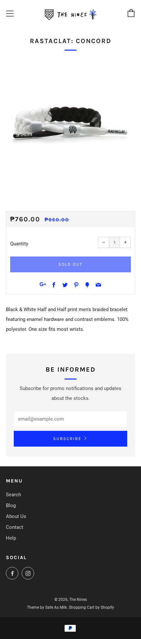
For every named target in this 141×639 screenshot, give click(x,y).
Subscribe (67, 438)
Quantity (19, 244)
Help (11, 538)
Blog (11, 505)
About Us (16, 516)
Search (13, 495)
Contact (14, 527)
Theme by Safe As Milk (47, 607)
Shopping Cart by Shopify (91, 607)
